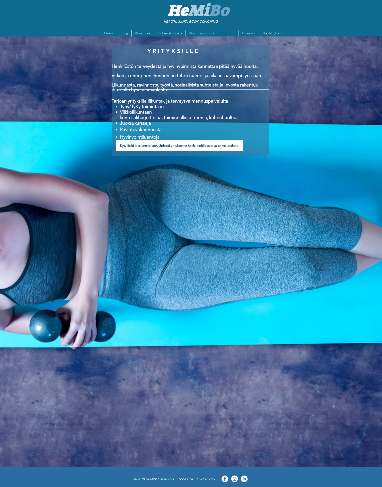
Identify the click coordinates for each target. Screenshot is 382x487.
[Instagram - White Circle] (234, 479)
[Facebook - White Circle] (225, 479)
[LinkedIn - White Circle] (244, 479)
